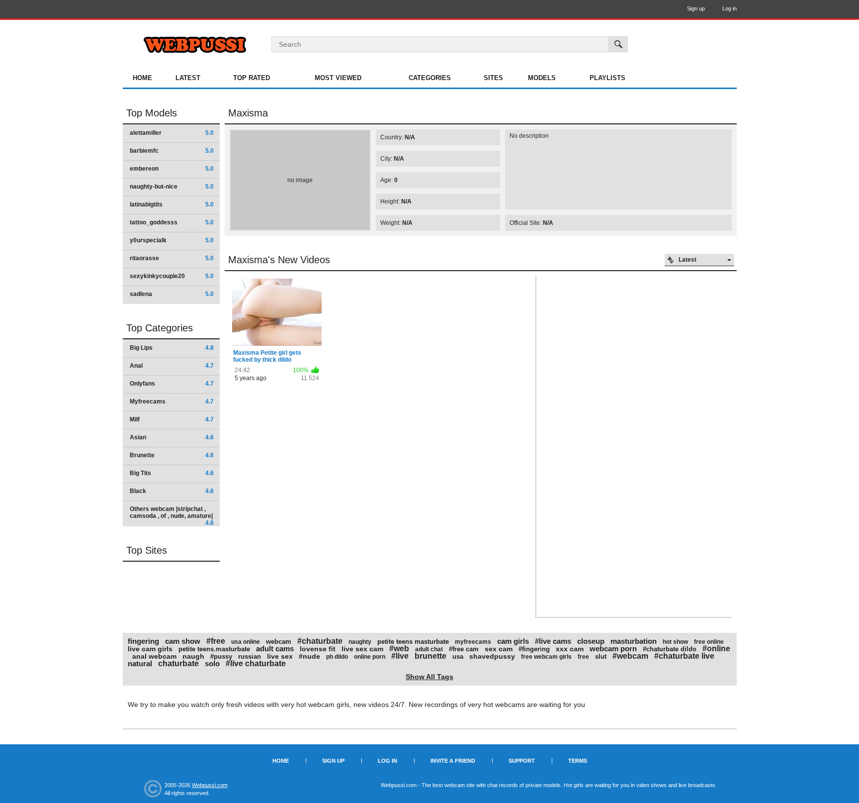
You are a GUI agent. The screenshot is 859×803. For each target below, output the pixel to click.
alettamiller (172, 132)
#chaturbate (320, 641)
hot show (675, 641)
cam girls (513, 641)
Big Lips (172, 347)
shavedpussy (492, 656)
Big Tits (172, 473)
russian (249, 656)
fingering (143, 641)
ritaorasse (172, 258)
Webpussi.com (210, 785)
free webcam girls (546, 656)
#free (215, 641)
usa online (245, 641)
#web (399, 648)
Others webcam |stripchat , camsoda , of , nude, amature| (172, 515)
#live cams (553, 641)
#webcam (630, 656)
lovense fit (318, 649)
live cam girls (150, 649)
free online (709, 641)
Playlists (607, 78)
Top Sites (146, 550)
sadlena (172, 294)
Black (172, 491)
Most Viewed (338, 78)
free (583, 656)
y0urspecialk (172, 240)
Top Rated (251, 78)
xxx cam (570, 649)
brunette (430, 656)
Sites (493, 78)
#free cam (464, 649)
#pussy (221, 656)
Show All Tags (429, 677)
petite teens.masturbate (214, 649)
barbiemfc (172, 150)
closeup (590, 641)
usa (457, 656)
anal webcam (154, 656)
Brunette (172, 455)
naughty (359, 641)
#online (716, 648)
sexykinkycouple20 (172, 276)
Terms (577, 761)
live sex (280, 656)
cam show (182, 641)
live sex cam (362, 649)
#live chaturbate (256, 663)
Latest (187, 78)
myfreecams (473, 641)
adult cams (275, 648)
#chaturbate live (684, 656)
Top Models (151, 112)
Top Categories (159, 327)
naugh (193, 656)
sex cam (499, 649)
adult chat (429, 649)
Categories (430, 78)
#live (400, 656)
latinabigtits (172, 204)
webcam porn (613, 648)
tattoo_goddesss (172, 222)
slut (600, 656)
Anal (172, 365)
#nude (309, 656)
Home (142, 78)
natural (140, 663)
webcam (278, 641)
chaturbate (178, 663)
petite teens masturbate (413, 641)
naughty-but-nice (172, 186)
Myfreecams (172, 401)
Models (542, 78)
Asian (172, 437)
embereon (172, 168)
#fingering (534, 649)
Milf (172, 419)
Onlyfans (172, 383)
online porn (369, 656)
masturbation (633, 641)
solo (212, 663)
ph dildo (337, 656)
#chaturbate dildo (669, 649)
